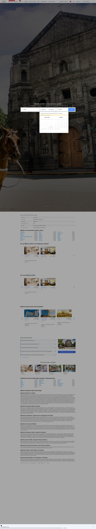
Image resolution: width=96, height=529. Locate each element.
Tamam (93, 526)
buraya (63, 527)
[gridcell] (51, 121)
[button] (40, 117)
